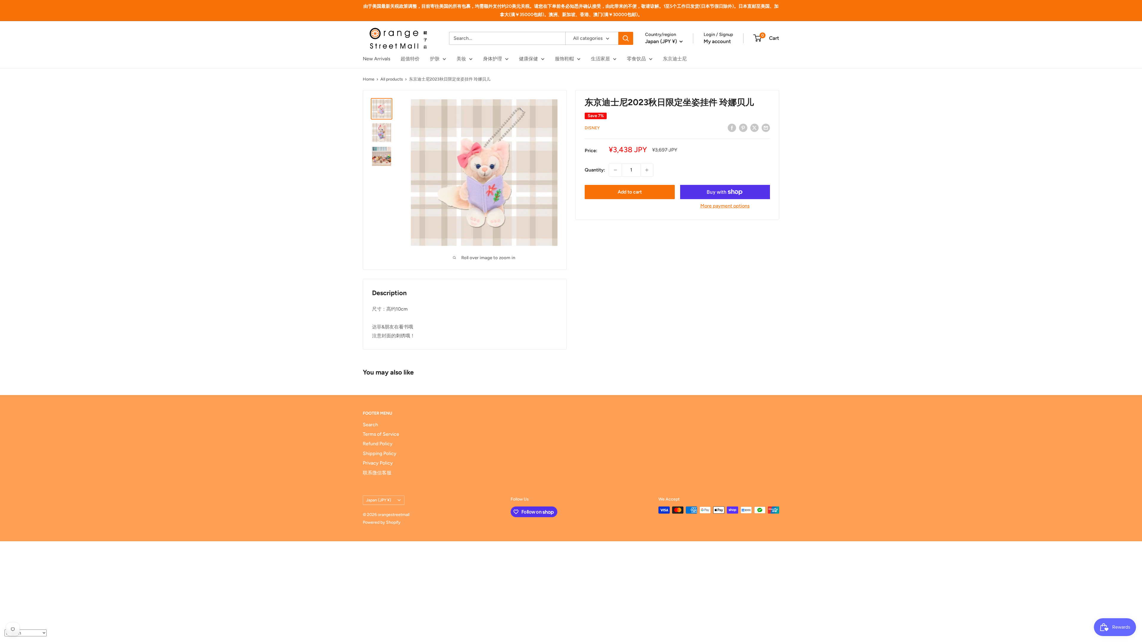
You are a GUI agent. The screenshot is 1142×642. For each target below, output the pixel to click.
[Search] (625, 38)
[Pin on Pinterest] (743, 127)
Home (368, 79)
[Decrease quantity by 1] (615, 170)
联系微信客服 (377, 473)
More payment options (724, 206)
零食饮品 (636, 59)
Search (370, 424)
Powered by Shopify (382, 522)
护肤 (435, 59)
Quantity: (595, 170)
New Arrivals (376, 59)
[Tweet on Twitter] (754, 127)
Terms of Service (381, 434)
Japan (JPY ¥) (378, 500)
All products (391, 79)
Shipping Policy (379, 453)
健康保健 (528, 59)
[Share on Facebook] (732, 127)
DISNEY (592, 127)
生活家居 (600, 59)
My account (717, 41)
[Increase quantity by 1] (647, 170)
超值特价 (410, 59)
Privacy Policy (378, 463)
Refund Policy (378, 443)
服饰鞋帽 (564, 59)
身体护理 (492, 59)
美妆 (461, 59)
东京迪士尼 (675, 59)
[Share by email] (766, 127)
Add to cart (630, 192)
